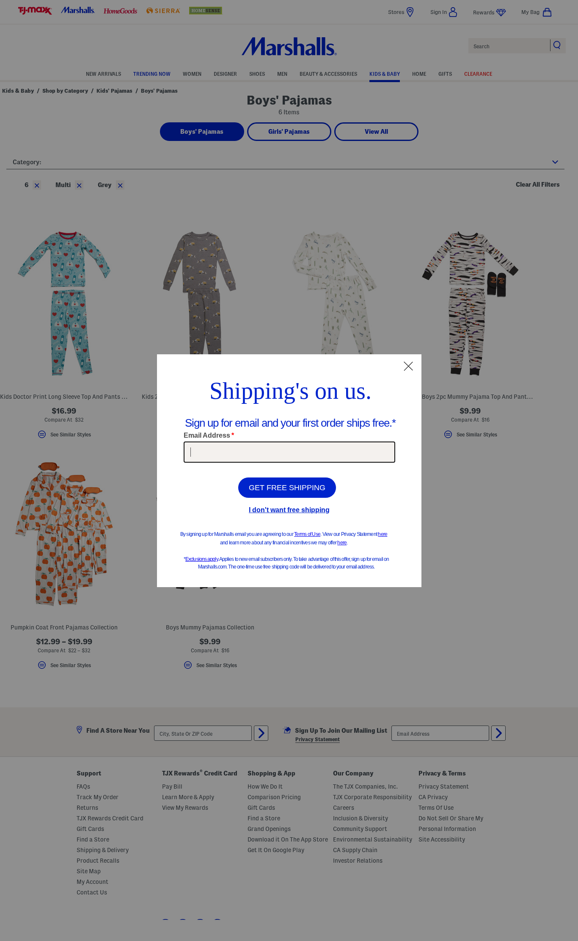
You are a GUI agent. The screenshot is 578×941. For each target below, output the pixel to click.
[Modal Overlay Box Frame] (289, 470)
